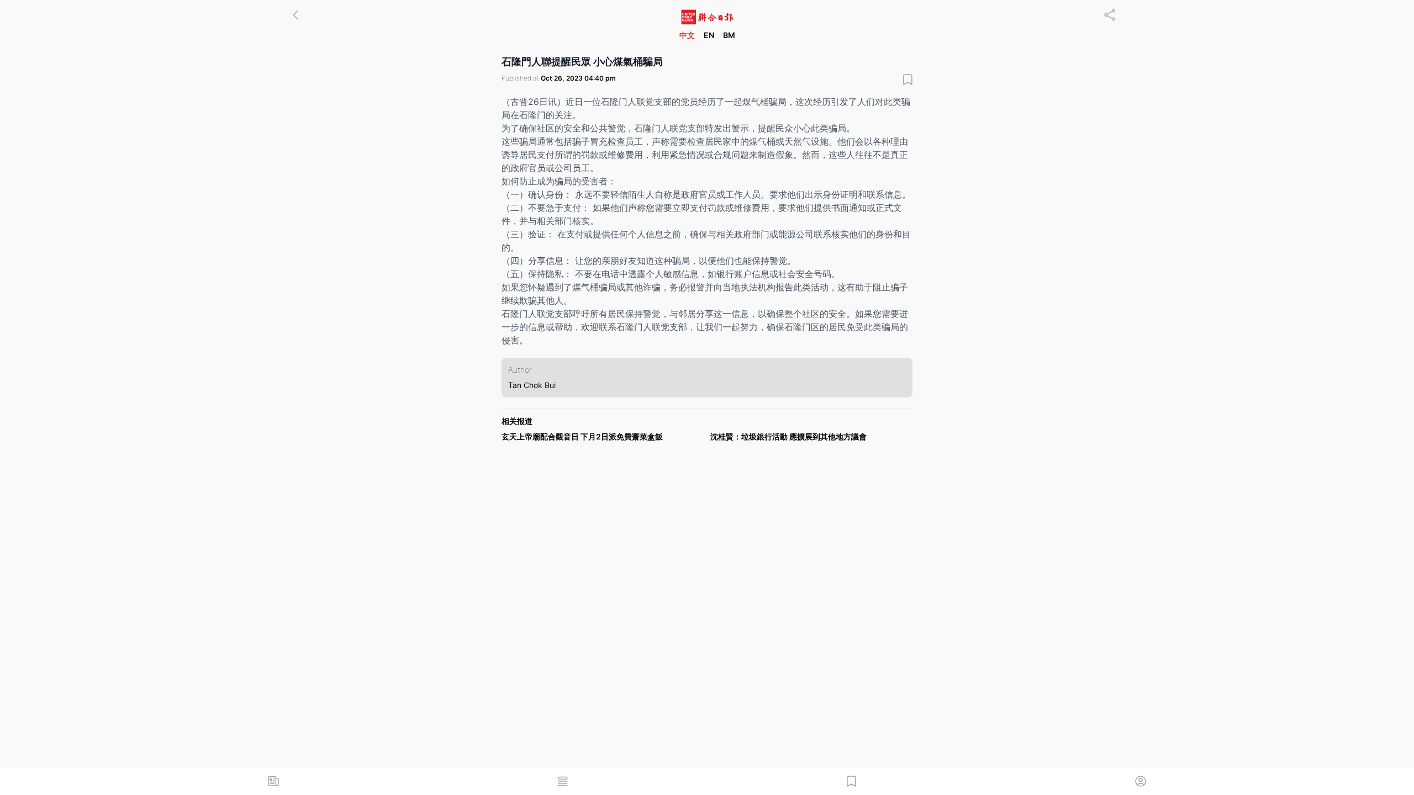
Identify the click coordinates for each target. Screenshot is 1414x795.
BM (729, 35)
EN (709, 35)
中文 (687, 35)
